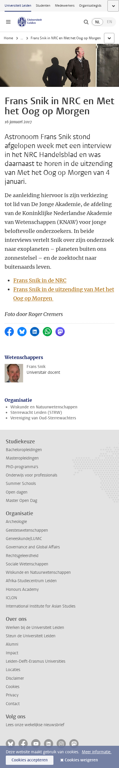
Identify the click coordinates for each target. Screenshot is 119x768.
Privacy (12, 695)
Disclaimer (15, 678)
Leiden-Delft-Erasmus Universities (35, 661)
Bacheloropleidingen (24, 450)
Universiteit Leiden (18, 5)
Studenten (43, 5)
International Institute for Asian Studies (40, 606)
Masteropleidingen (22, 458)
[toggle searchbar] (86, 21)
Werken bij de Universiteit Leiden (35, 627)
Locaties (13, 669)
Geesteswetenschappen (27, 530)
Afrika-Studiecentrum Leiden (31, 581)
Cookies (12, 686)
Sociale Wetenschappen (27, 564)
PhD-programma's (22, 467)
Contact (13, 704)
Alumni (12, 644)
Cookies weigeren (81, 760)
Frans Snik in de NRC (39, 280)
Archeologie (16, 521)
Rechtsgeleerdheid (22, 555)
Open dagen (16, 492)
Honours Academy (22, 589)
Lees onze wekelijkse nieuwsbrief (35, 725)
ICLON (11, 598)
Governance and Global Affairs (33, 547)
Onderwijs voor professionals (31, 475)
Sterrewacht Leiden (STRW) (36, 412)
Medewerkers (65, 5)
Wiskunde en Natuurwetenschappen (43, 407)
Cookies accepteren (30, 760)
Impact (12, 653)
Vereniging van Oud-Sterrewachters (43, 418)
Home (8, 38)
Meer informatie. (96, 752)
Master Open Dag (21, 500)
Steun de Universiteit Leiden (30, 636)
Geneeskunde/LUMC (24, 538)
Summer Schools (21, 483)
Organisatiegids (90, 5)
